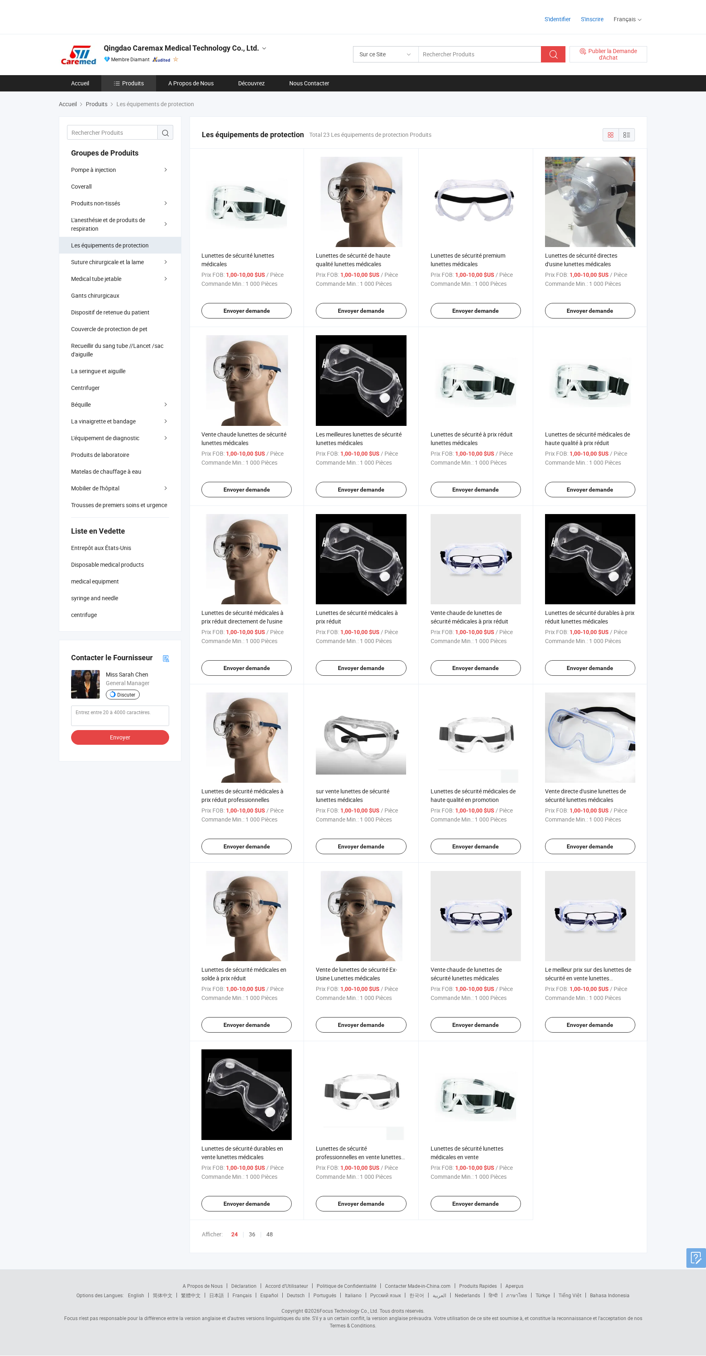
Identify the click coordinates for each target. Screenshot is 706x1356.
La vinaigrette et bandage (103, 421)
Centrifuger (85, 388)
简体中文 (162, 1295)
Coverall (81, 186)
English (136, 1295)
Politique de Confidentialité (346, 1286)
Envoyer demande (246, 310)
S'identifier (558, 19)
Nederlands (467, 1295)
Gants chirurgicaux (95, 295)
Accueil (80, 83)
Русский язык (385, 1295)
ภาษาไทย (516, 1295)
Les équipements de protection (110, 245)
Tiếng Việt (570, 1295)
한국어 (416, 1295)
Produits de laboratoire (100, 455)
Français (242, 1295)
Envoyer (120, 737)
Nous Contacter (309, 83)
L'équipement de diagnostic (105, 438)
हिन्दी (493, 1295)
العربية (439, 1295)
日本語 (216, 1295)
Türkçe (543, 1295)
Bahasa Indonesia (610, 1295)
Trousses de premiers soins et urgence (119, 505)
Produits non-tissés (95, 203)
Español (269, 1295)
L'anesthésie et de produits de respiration (108, 224)
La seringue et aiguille (98, 371)
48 (269, 1234)
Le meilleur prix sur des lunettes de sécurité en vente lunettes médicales (588, 978)
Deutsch (296, 1295)
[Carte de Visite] (166, 658)
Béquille (81, 404)
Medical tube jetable (96, 279)
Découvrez (251, 83)
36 (252, 1234)
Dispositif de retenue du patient (110, 312)
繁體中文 (191, 1295)
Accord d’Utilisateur (286, 1286)
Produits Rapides (478, 1286)
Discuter (126, 694)
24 (234, 1234)
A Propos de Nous (191, 83)
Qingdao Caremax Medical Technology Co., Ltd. (181, 48)
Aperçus (514, 1286)
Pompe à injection (93, 170)
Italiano (353, 1295)
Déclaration (244, 1286)
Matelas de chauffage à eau (106, 471)
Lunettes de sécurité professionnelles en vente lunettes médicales (358, 1156)
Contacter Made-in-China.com (418, 1286)
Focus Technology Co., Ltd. (348, 1310)
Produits (133, 83)
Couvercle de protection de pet (109, 329)
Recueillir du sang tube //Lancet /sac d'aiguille (117, 350)
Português (324, 1295)
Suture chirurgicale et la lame (107, 262)
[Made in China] (111, 16)
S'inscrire (592, 19)
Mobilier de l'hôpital (95, 488)
